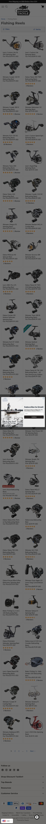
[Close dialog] (44, 398)
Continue (33, 417)
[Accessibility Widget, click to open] (36, 817)
